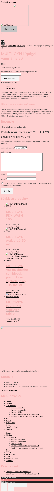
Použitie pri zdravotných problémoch (25, 414)
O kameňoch (11, 406)
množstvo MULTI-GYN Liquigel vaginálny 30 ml (19, 72)
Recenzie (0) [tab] (10, 88)
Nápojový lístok (12, 427)
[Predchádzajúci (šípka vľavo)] (4, 489)
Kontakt (9, 429)
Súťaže (8, 420)
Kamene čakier (16, 412)
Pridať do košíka (10, 78)
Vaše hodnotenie (8, 148)
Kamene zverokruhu (18, 410)
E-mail (4, 179)
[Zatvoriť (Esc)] (24, 485)
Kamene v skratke (18, 408)
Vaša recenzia (6, 152)
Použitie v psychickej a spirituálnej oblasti (27, 416)
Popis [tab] (8, 86)
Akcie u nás (10, 423)
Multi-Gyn (21, 46)
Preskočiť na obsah (8, 2)
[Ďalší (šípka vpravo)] (11, 489)
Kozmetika (12, 46)
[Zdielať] (17, 485)
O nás (8, 425)
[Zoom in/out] (4, 485)
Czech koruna (10, 482)
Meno (4, 174)
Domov (4, 46)
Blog (8, 418)
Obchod (9, 403)
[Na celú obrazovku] (11, 485)
